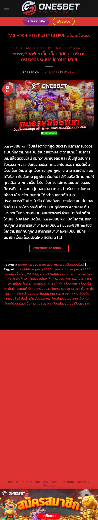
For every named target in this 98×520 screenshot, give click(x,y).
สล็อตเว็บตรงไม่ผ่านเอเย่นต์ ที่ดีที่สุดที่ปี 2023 (47, 286)
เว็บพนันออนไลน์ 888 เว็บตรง (69, 298)
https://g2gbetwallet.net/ (40, 440)
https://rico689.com (55, 341)
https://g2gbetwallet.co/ (69, 445)
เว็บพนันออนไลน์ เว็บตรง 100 (71, 303)
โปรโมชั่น (68, 482)
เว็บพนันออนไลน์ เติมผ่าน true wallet (27, 303)
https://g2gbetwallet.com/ (71, 435)
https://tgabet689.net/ (67, 456)
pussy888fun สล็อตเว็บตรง (54, 269)
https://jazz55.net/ (78, 407)
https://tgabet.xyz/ (66, 369)
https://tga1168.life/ (65, 380)
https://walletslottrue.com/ (66, 462)
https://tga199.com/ (20, 402)
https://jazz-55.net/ (41, 429)
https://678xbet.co (56, 385)
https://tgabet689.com (30, 456)
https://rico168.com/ (75, 391)
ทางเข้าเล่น (51, 482)
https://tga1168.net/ (64, 374)
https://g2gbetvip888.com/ (27, 435)
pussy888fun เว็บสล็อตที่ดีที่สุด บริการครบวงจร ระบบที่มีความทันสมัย (49, 56)
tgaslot (61, 48)
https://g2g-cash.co (42, 347)
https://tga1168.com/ (33, 369)
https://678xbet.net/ (23, 385)
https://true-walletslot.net (70, 413)
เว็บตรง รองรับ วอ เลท (65, 288)
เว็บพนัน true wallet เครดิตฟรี (58, 293)
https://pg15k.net (17, 358)
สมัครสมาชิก (31, 482)
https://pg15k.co (77, 353)
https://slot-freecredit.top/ (72, 473)
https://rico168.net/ (43, 391)
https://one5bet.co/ (66, 396)
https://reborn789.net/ (55, 402)
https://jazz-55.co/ (54, 424)
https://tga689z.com (33, 336)
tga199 (17, 48)
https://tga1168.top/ (33, 380)
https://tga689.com (33, 451)
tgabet (29, 48)
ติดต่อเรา (49, 485)
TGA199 (32, 274)
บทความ (83, 482)
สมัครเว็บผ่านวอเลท (25, 279)
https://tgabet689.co (27, 462)
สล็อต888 (70, 284)
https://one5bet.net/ (32, 396)
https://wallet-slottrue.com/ (26, 467)
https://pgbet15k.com (49, 358)
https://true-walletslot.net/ (72, 467)
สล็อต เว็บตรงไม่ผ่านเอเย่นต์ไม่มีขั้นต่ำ (37, 284)
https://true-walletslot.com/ (26, 473)
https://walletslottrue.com (28, 413)
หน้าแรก (14, 482)
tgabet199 (45, 48)
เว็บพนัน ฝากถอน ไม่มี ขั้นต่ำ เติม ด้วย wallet (46, 296)
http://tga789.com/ (33, 374)
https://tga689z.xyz (23, 341)
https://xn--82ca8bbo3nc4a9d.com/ (43, 443)
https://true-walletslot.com (70, 418)
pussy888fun (24, 269)
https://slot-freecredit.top (27, 418)
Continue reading (49, 248)
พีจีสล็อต (69, 72)
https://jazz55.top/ (23, 424)
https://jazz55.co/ (72, 429)
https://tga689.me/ (65, 451)
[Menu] (6, 8)
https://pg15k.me (21, 353)
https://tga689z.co (66, 336)
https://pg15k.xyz (49, 353)
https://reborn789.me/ (45, 407)
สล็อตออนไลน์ (78, 48)
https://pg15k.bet (72, 347)
